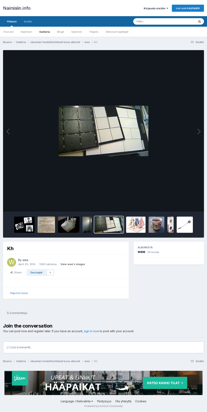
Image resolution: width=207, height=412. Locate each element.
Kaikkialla (184, 21)
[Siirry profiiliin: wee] (11, 262)
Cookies (140, 401)
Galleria (44, 31)
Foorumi (9, 31)
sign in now (91, 331)
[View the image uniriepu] (136, 225)
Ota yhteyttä (123, 401)
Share (17, 272)
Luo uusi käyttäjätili (188, 8)
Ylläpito (93, 31)
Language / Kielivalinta (76, 401)
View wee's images (72, 264)
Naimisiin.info (16, 8)
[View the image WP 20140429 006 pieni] (87, 225)
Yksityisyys (104, 401)
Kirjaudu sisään (155, 8)
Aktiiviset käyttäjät (117, 31)
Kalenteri (26, 31)
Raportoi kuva (19, 293)
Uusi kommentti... (21, 347)
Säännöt (76, 31)
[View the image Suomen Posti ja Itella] (24, 225)
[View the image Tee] (156, 225)
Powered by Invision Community (103, 406)
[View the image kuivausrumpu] (170, 225)
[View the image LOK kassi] (69, 225)
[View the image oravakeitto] (46, 225)
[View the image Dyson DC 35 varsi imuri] (185, 225)
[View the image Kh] (109, 225)
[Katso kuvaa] (103, 131)
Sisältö (28, 21)
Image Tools (187, 204)
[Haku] (199, 21)
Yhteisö (12, 21)
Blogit (60, 31)
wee (25, 260)
